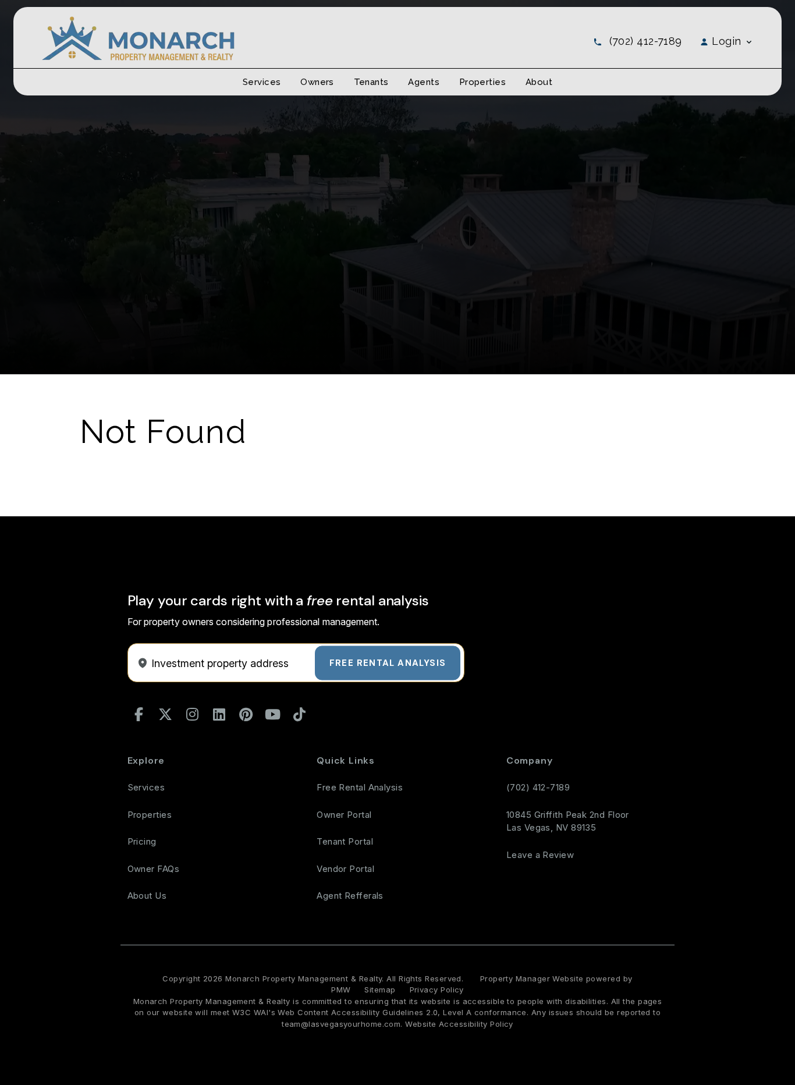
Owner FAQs (153, 868)
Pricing (142, 841)
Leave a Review (540, 854)
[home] (138, 37)
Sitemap (379, 989)
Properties (482, 82)
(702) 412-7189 (645, 41)
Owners (317, 82)
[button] (139, 714)
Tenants (371, 82)
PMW (340, 989)
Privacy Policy (437, 989)
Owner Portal (344, 814)
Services (262, 82)
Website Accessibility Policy (459, 1024)
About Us (147, 895)
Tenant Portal (345, 841)
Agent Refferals (350, 895)
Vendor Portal (345, 868)
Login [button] (726, 41)
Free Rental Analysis (387, 662)
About (539, 82)
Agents (423, 82)
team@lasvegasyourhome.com (341, 1024)
